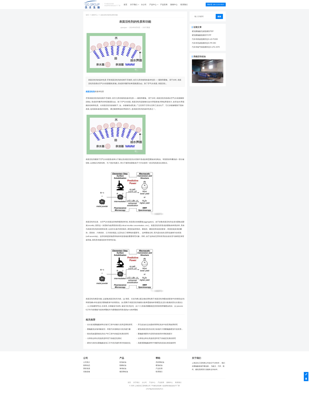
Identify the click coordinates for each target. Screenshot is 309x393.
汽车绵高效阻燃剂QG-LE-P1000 (205, 39)
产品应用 (163, 5)
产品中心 (153, 5)
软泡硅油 (122, 362)
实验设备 (86, 372)
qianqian (123, 27)
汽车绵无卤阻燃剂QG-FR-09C (204, 43)
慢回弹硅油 (123, 372)
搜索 (219, 16)
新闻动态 (86, 365)
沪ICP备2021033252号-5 (154, 389)
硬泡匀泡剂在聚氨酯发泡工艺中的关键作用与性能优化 (109, 343)
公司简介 (86, 362)
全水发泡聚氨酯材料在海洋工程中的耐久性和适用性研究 (109, 324)
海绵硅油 (122, 368)
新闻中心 (174, 5)
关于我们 (133, 5)
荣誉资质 (86, 368)
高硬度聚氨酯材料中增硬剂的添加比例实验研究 (157, 343)
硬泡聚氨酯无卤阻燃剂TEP (203, 31)
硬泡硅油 (159, 365)
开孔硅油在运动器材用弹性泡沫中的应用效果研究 (158, 324)
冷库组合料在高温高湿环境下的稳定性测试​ (104, 338)
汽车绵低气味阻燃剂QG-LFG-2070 (206, 47)
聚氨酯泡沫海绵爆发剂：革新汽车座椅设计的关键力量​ (109, 329)
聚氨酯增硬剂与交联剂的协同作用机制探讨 (155, 334)
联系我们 (184, 5)
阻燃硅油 (122, 365)
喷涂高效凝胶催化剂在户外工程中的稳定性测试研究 (108, 334)
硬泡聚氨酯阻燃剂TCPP (201, 35)
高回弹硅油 (160, 362)
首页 (125, 5)
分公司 (143, 5)
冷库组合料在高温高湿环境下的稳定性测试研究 (157, 338)
